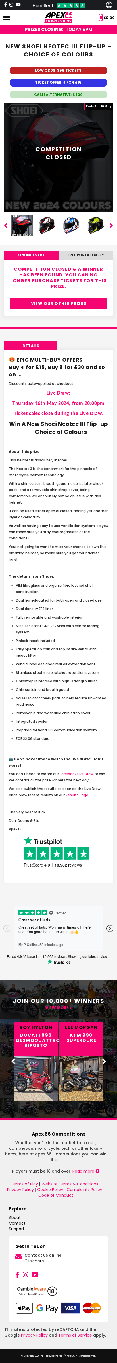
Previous (6, 225)
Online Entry (31, 255)
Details (30, 346)
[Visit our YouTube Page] (18, 5)
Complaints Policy (84, 1189)
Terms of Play (24, 1184)
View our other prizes (58, 303)
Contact (17, 1223)
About (15, 1217)
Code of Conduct (55, 1195)
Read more (83, 1171)
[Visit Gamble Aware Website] (58, 1293)
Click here (34, 1261)
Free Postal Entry (86, 255)
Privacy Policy (20, 1189)
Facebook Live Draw (76, 773)
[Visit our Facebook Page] (5, 5)
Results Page (77, 795)
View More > (58, 1008)
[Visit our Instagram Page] (11, 5)
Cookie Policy (50, 1189)
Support (16, 1229)
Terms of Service (75, 1335)
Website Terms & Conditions (69, 1184)
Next (111, 225)
